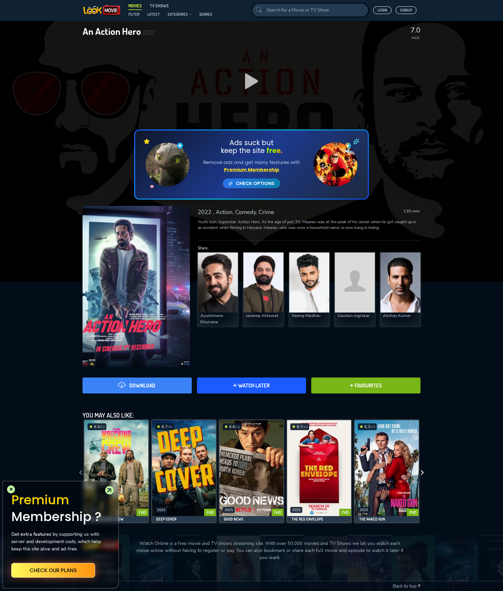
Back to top (405, 586)
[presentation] (79, 473)
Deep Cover (166, 519)
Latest (153, 14)
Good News (233, 519)
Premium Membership (251, 169)
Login (382, 10)
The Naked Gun (372, 519)
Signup (406, 10)
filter (133, 14)
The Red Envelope (307, 519)
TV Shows (159, 5)
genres (205, 14)
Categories (178, 14)
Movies (135, 5)
